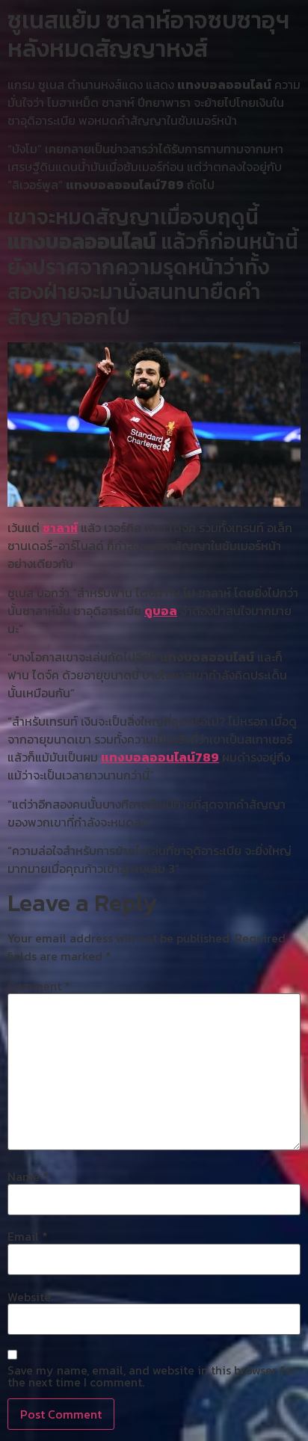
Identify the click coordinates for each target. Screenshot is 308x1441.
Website (29, 1297)
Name (28, 1176)
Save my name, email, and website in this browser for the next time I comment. (151, 1376)
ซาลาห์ (60, 528)
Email (27, 1236)
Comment (38, 986)
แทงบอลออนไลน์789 (160, 757)
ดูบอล (160, 611)
